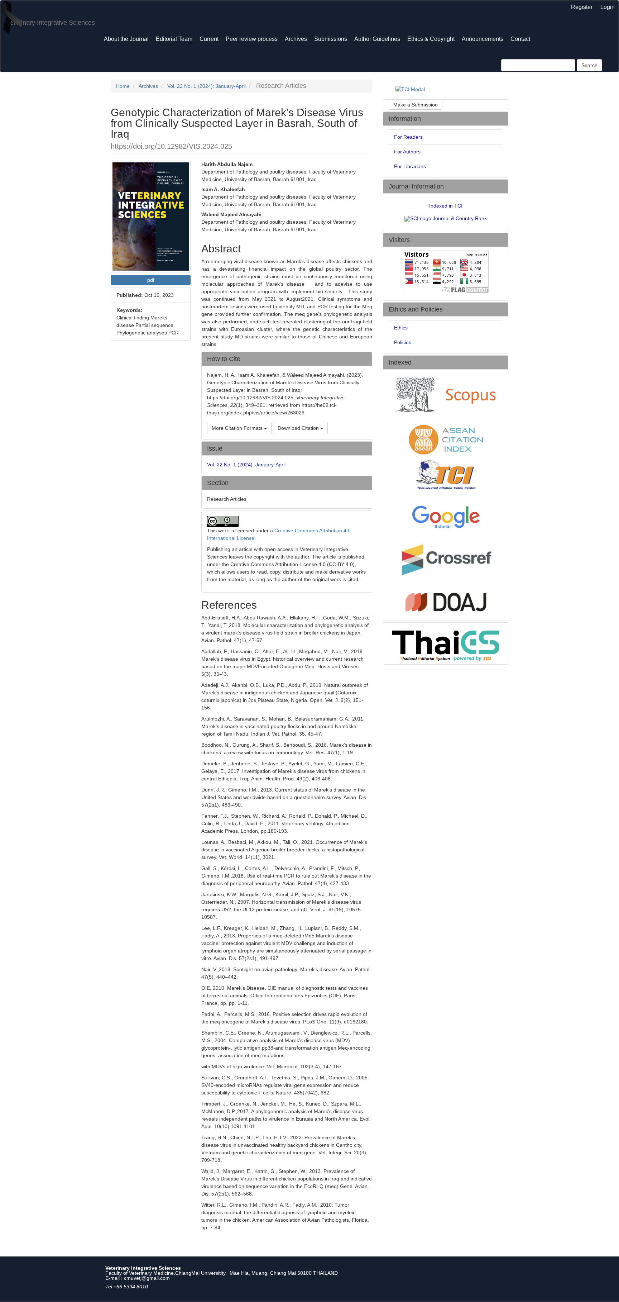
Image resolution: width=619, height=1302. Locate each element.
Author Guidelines (377, 39)
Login (607, 7)
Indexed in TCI (445, 206)
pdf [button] (150, 280)
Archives (296, 39)
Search (589, 65)
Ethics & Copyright (431, 39)
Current (209, 39)
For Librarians (410, 166)
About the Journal (126, 39)
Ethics (401, 328)
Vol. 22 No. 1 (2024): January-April (206, 86)
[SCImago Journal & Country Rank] (445, 218)
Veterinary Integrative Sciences (50, 22)
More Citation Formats (238, 428)
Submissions (330, 39)
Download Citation (299, 428)
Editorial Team (174, 39)
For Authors (407, 152)
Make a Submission (415, 105)
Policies (402, 342)
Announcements (482, 39)
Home (123, 86)
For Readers (408, 137)
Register (581, 7)
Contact (520, 39)
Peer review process (252, 39)
